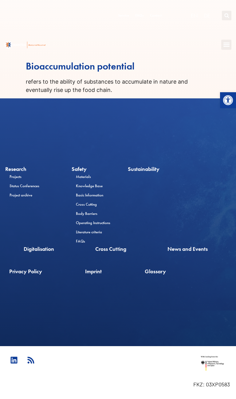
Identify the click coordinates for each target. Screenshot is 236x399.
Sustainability (143, 169)
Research (15, 169)
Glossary (155, 271)
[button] (228, 100)
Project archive (21, 195)
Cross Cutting (86, 204)
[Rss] (30, 360)
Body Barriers (86, 213)
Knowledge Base (89, 185)
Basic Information (89, 195)
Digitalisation (39, 249)
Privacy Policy (25, 271)
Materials (83, 176)
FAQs (139, 15)
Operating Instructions (93, 222)
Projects (16, 176)
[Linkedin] (14, 360)
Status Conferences (24, 185)
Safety (79, 169)
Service (123, 15)
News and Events (187, 249)
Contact (156, 15)
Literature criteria (89, 232)
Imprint (93, 271)
